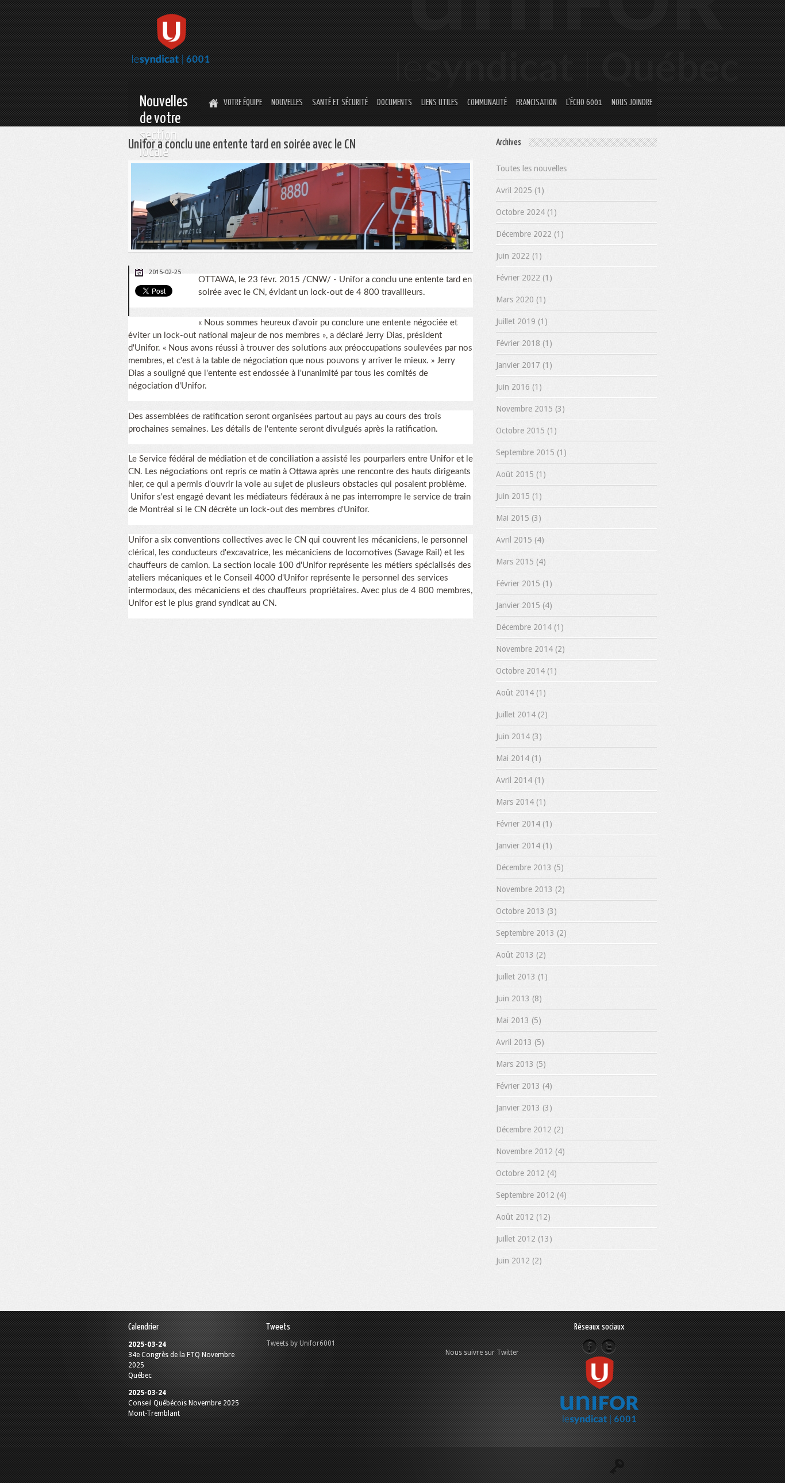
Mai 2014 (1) (518, 758)
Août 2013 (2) (521, 954)
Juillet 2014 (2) (522, 714)
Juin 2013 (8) (519, 998)
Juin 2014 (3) (519, 736)
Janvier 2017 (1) (524, 365)
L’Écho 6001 (584, 102)
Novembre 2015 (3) (530, 408)
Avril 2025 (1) (520, 190)
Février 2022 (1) (524, 277)
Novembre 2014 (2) (530, 649)
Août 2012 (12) (523, 1216)
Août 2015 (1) (521, 474)
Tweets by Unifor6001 (301, 1343)
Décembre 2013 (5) (530, 867)
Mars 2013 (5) (521, 1064)
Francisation (536, 102)
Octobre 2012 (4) (526, 1173)
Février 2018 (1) (524, 343)
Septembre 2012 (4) (531, 1195)
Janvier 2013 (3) (524, 1107)
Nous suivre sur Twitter (482, 1352)
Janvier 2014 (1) (524, 845)
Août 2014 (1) (521, 692)
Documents (394, 102)
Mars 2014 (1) (521, 801)
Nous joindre (631, 102)
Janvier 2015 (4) (524, 605)
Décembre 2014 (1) (530, 627)
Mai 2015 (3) (518, 517)
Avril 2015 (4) (520, 539)
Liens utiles (439, 102)
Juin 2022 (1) (519, 255)
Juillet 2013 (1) (522, 976)
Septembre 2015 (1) (531, 452)
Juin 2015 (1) (519, 496)
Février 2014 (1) (524, 823)
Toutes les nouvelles (531, 168)
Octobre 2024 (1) (526, 212)
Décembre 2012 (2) (530, 1129)
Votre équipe (243, 102)
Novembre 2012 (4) (530, 1151)
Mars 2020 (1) (521, 299)
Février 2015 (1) (524, 583)
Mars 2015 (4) (521, 561)
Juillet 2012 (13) (524, 1238)
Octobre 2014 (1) (526, 670)
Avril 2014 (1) (520, 780)
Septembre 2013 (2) (531, 933)
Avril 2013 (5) (520, 1042)
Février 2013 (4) (524, 1085)
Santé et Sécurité (340, 102)
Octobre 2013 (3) (526, 911)
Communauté (487, 102)
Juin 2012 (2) (519, 1260)
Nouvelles (287, 102)
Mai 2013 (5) (518, 1020)
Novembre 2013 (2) (530, 889)
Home (212, 103)
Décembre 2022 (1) (530, 234)
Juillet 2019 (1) (522, 321)
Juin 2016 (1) (519, 386)
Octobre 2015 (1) (526, 430)
